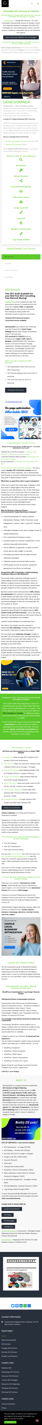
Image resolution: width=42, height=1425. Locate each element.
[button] (37, 3)
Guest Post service (11, 783)
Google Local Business (12, 777)
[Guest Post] (21, 212)
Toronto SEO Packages (10, 1380)
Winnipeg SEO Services (10, 1388)
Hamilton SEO (6, 1368)
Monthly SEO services (13, 145)
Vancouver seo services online (19, 454)
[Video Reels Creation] (21, 191)
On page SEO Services (9, 1348)
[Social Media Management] (21, 180)
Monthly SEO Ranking (11, 770)
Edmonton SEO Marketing (11, 1384)
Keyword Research (21, 176)
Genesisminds (9, 21)
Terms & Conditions (8, 1404)
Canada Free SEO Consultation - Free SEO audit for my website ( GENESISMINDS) (21, 43)
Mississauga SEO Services (10, 1372)
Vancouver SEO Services (10, 1376)
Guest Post (21, 218)
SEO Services (21, 166)
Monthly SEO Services (9, 1352)
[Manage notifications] (37, 1420)
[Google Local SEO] (21, 201)
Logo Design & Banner (21, 240)
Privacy (4, 1408)
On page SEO (8, 757)
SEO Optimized (16, 854)
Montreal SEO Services (10, 1392)
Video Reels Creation (21, 197)
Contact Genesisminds (10, 1231)
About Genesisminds (9, 1340)
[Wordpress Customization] (21, 223)
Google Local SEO (21, 208)
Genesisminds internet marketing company (16, 468)
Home (4, 1336)
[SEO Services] (21, 159)
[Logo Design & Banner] (21, 233)
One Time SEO (9, 764)
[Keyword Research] (21, 170)
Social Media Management (21, 187)
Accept (10, 1422)
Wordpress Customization (21, 229)
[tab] (21, 256)
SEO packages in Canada (13, 713)
